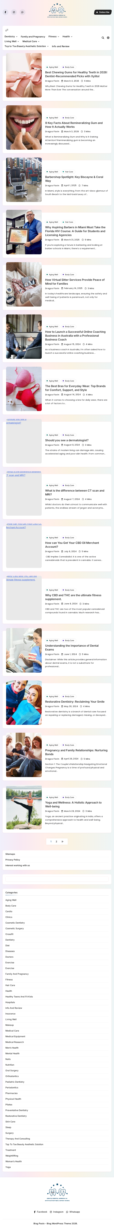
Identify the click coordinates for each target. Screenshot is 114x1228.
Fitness (53, 36)
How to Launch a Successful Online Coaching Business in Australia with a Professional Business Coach (75, 335)
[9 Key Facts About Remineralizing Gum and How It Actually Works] (24, 127)
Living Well (10, 41)
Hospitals (10, 1002)
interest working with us (17, 865)
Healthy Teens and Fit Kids (19, 996)
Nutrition (9, 1064)
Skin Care (10, 1121)
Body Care (69, 67)
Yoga (8, 1167)
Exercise (9, 962)
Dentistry (10, 36)
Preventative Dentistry (16, 1110)
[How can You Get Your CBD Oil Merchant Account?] (24, 546)
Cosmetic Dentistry (15, 922)
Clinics (8, 917)
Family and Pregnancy (33, 36)
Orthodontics (12, 1076)
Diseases (10, 951)
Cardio (8, 911)
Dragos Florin (52, 81)
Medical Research (14, 1042)
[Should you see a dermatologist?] (24, 441)
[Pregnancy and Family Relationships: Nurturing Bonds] (24, 755)
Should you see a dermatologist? (67, 440)
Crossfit (9, 934)
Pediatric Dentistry (14, 1082)
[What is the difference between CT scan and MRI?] (24, 493)
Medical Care (30, 41)
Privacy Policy (12, 859)
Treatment (10, 1150)
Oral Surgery (11, 1070)
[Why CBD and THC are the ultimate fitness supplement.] (24, 598)
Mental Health (12, 1053)
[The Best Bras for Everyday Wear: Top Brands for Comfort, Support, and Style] (24, 389)
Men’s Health (11, 1047)
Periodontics (11, 1087)
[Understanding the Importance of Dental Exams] (24, 650)
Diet (7, 945)
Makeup (9, 1025)
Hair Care (69, 172)
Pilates (8, 1104)
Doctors (9, 957)
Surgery (9, 1133)
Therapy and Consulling (17, 1138)
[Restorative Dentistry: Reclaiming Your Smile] (24, 702)
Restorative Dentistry (16, 1116)
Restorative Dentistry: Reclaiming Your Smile (75, 701)
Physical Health (13, 1099)
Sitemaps (10, 854)
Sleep (8, 1127)
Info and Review (61, 46)
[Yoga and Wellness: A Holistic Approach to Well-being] (24, 807)
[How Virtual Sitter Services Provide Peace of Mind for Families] (24, 284)
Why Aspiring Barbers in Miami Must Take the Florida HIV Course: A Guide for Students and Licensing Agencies (75, 231)
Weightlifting (11, 1155)
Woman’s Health (13, 1161)
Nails (8, 1059)
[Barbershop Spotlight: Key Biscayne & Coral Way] (24, 180)
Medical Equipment (15, 1036)
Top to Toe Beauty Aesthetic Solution (25, 46)
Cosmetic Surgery (14, 928)
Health (66, 36)
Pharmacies (11, 1093)
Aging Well (53, 67)
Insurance (10, 1013)
